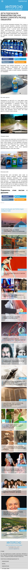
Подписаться (22, 1)
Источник (2, 202)
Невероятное (5, 566)
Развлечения (5, 561)
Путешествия (5, 568)
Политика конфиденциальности (10, 558)
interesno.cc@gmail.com (14, 548)
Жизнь (3, 563)
